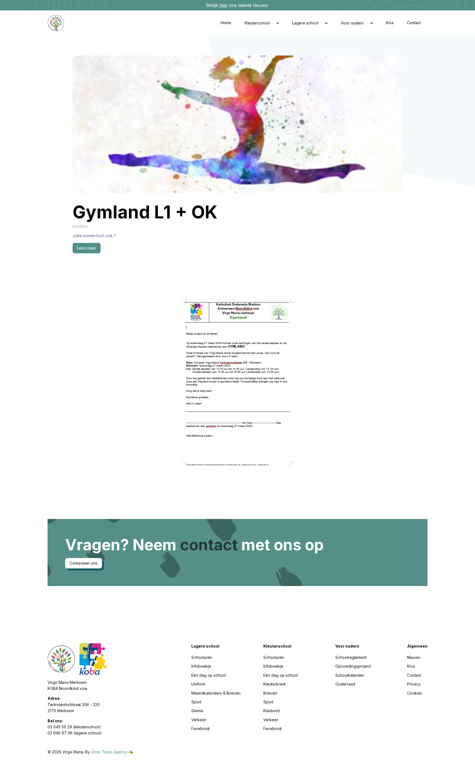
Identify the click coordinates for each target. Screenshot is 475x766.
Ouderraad (345, 684)
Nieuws (413, 657)
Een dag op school (208, 675)
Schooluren (201, 657)
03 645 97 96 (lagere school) (75, 733)
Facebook (200, 728)
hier (224, 5)
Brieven (270, 693)
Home (225, 22)
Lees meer (86, 248)
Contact (414, 22)
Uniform (198, 684)
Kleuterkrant (274, 684)
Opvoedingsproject (353, 666)
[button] (261, 23)
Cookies (414, 693)
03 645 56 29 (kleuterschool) (74, 727)
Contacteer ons (84, 563)
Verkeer (198, 719)
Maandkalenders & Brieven (216, 693)
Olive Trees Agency (109, 752)
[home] (60, 23)
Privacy (414, 684)
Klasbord (271, 710)
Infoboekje (201, 666)
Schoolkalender (349, 675)
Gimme (197, 710)
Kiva (390, 22)
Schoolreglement (350, 657)
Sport (196, 702)
